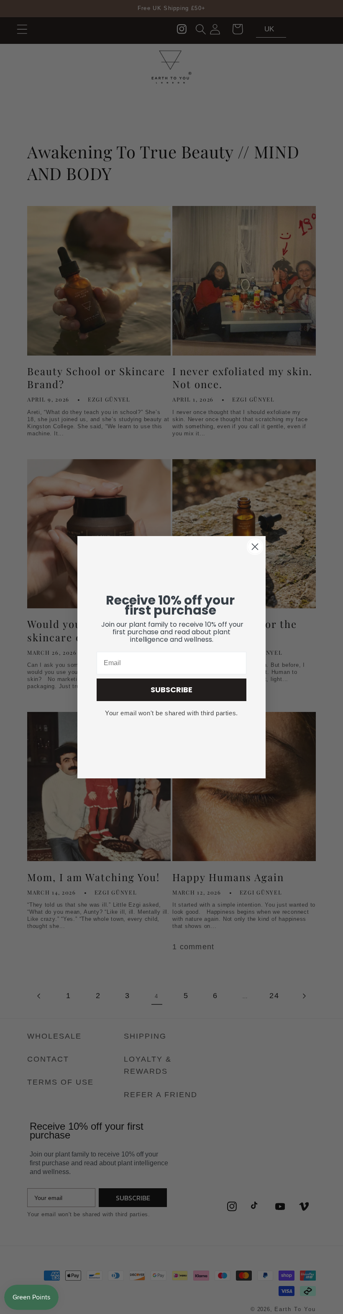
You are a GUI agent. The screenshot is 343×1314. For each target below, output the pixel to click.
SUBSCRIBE (171, 689)
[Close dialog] (255, 546)
